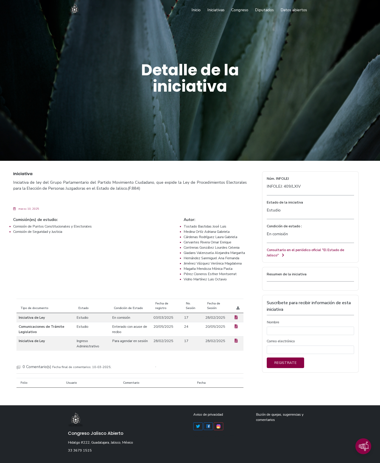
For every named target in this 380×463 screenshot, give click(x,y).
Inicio (197, 10)
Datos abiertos (294, 10)
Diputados (264, 10)
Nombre (273, 322)
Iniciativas (216, 10)
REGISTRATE (285, 362)
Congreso (239, 10)
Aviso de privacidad (208, 414)
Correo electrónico (281, 341)
